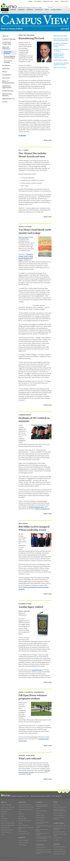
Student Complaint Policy (60, 851)
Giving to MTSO (64, 1)
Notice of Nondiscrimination (8, 82)
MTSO (21, 6)
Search (66, 7)
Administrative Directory (7, 94)
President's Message (8, 39)
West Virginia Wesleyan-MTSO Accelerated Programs (43, 837)
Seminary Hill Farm (48, 1)
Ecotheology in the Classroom (43, 849)
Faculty (38, 808)
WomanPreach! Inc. (8, 99)
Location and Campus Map (6, 43)
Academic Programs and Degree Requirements (42, 805)
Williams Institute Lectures (60, 807)
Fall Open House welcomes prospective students (61, 63)
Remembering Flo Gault (60, 36)
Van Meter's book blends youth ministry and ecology (61, 45)
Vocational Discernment (59, 847)
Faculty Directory (7, 91)
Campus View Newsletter (8, 52)
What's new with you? (60, 67)
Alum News (56, 840)
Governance (6, 78)
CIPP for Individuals (23, 840)
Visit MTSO (21, 816)
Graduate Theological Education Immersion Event (60, 810)
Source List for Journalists (8, 61)
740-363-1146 (58, 796)
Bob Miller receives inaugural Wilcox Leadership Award (59, 55)
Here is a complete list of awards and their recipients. (33, 588)
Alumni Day (56, 804)
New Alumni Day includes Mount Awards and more (61, 39)
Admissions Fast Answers (25, 820)
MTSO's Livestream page (36, 507)
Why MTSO (21, 814)
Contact (56, 1)
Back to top (47, 140)
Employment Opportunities (6, 86)
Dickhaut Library (40, 815)
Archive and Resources (59, 815)
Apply (20, 811)
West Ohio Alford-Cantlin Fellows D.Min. (42, 822)
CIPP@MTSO (30, 9)
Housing (20, 823)
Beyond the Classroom (41, 810)
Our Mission (6, 65)
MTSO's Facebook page (42, 509)
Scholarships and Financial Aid (26, 807)
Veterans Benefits (23, 831)
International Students (24, 833)
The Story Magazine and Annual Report (9, 57)
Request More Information (25, 804)
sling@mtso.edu (37, 670)
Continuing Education (41, 840)
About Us (5, 9)
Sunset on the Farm (58, 813)
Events (47, 9)
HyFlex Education (40, 817)
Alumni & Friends (56, 9)
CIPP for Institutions (23, 842)
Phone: (56, 796)
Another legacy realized (60, 60)
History (4, 72)
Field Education (40, 820)
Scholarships (37, 1)
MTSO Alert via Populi (59, 853)
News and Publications (6, 48)
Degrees (30, 1)
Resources (5, 12)
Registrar (38, 813)
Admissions (21, 9)
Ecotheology (39, 9)
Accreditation (6, 75)
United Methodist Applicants (26, 809)
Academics (13, 9)
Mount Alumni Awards (59, 831)
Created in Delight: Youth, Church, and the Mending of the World (26, 257)
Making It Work (22, 818)
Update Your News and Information (59, 828)
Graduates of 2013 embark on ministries (61, 50)
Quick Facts (6, 68)
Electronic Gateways (59, 849)
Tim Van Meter (23, 237)
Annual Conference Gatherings (61, 825)
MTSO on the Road (23, 825)
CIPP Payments (22, 845)
